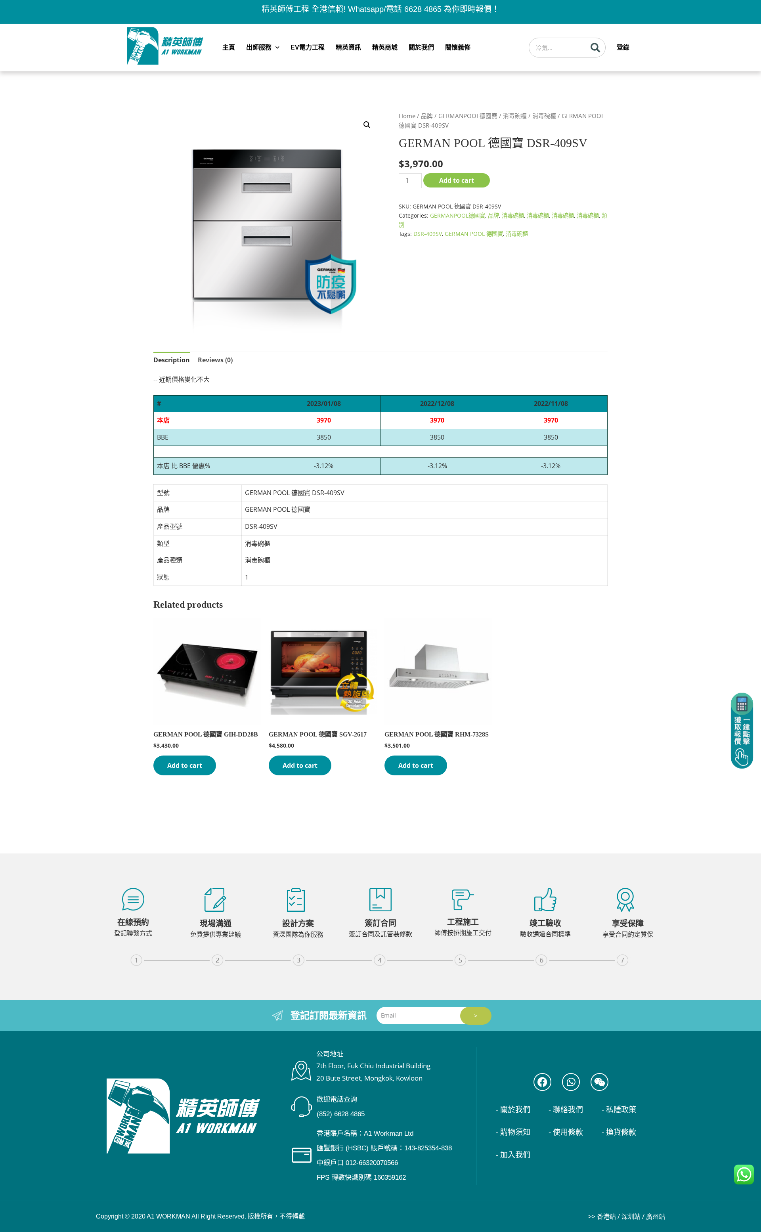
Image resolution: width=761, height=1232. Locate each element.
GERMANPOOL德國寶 (467, 116)
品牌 (427, 116)
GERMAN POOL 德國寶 (474, 233)
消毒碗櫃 (515, 116)
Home (407, 116)
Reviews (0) (215, 360)
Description (171, 360)
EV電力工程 (308, 47)
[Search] (595, 47)
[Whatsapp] (571, 1082)
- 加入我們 (513, 1155)
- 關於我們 (513, 1110)
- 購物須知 (513, 1132)
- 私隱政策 (619, 1110)
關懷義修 (457, 47)
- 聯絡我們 (566, 1110)
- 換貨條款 (619, 1132)
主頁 (228, 47)
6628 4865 (423, 9)
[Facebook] (542, 1082)
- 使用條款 (566, 1132)
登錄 (623, 47)
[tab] (171, 360)
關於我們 (421, 47)
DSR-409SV (427, 233)
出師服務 (259, 47)
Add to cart (456, 180)
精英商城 (385, 47)
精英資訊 (348, 47)
